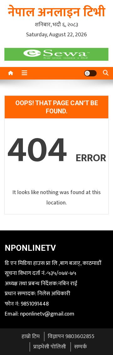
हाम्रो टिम (31, 336)
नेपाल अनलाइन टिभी (56, 12)
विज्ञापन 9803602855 (71, 336)
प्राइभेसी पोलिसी (49, 347)
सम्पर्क (80, 347)
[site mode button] (90, 73)
